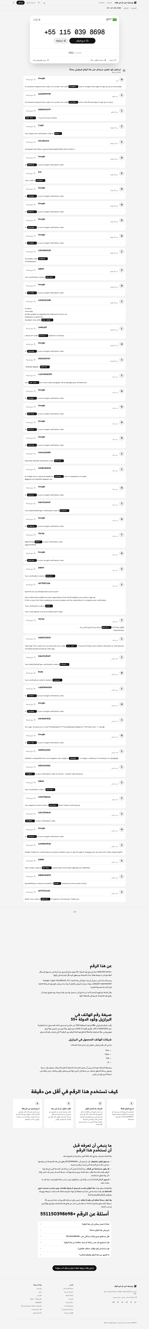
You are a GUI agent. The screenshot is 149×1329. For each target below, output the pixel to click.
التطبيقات (101, 2)
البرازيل (126, 8)
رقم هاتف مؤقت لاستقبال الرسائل (31, 1306)
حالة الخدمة (69, 1302)
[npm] (114, 1302)
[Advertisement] (74, 928)
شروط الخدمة (69, 1306)
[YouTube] (122, 1302)
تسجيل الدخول (30, 2)
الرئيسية (109, 2)
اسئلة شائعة (69, 1295)
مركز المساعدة (68, 1292)
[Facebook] (131, 1302)
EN (39, 2)
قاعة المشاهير (37, 1313)
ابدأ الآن (20, 2)
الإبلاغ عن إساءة (68, 1313)
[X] (135, 1302)
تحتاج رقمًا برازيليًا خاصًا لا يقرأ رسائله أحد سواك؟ (74, 1268)
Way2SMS (38, 1302)
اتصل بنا (70, 1299)
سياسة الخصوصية (67, 1309)
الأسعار (39, 1295)
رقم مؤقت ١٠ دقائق (36, 1299)
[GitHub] (118, 1302)
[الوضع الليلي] (14, 3)
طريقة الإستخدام (68, 1288)
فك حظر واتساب (36, 1309)
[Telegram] (127, 1302)
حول (40, 1292)
